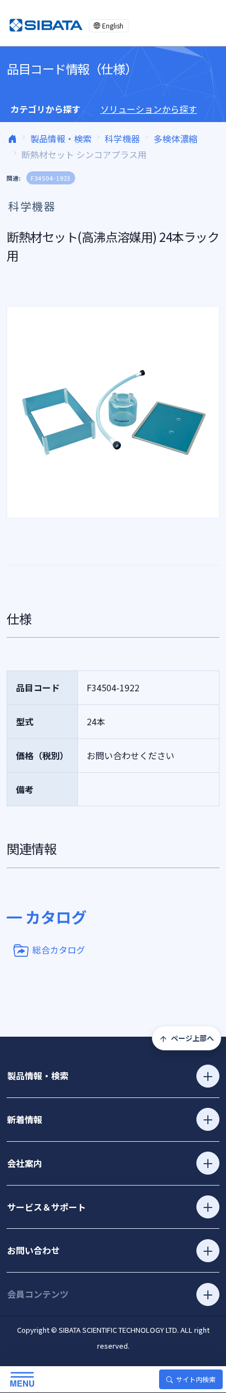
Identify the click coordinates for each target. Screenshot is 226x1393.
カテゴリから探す (45, 108)
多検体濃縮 (175, 138)
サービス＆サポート (46, 1206)
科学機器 (122, 138)
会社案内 (24, 1163)
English (112, 25)
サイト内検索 (196, 1379)
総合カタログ (58, 949)
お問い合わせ (33, 1250)
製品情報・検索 (61, 138)
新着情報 (24, 1119)
